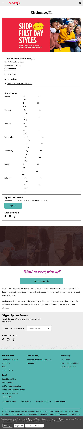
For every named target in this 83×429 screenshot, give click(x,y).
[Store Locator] (80, 4)
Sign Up (13, 206)
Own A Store (65, 360)
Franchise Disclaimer (68, 367)
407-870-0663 (11, 75)
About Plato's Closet (10, 360)
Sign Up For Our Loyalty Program (19, 83)
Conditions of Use (9, 379)
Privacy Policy (7, 383)
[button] (3, 3)
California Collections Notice (13, 390)
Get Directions (10, 69)
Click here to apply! (41, 281)
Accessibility (7, 397)
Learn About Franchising (69, 363)
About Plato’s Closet (43, 402)
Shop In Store (7, 370)
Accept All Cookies (34, 425)
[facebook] (5, 216)
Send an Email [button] (12, 79)
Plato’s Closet (26, 402)
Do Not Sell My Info (10, 393)
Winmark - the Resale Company (39, 360)
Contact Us (31, 363)
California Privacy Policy (11, 386)
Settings (7, 425)
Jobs (4, 367)
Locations (6, 363)
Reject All (19, 425)
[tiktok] (14, 216)
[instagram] (10, 216)
